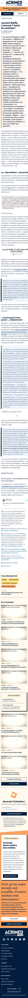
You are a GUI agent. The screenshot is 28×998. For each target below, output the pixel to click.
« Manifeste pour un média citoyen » (12, 486)
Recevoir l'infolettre (7, 984)
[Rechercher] (1, 3)
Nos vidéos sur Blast (7, 956)
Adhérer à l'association (14, 924)
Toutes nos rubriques (7, 948)
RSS (20, 988)
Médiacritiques (5, 950)
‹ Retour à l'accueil (6, 18)
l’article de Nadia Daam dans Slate (13, 546)
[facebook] (4, 939)
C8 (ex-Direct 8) (13, 579)
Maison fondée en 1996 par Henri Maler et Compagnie (14, 995)
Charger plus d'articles (14, 779)
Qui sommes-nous (6, 966)
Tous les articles (14, 784)
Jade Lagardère (5, 530)
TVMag (16, 562)
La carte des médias (6, 953)
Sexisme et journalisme (8, 586)
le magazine (21, 269)
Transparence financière (8, 969)
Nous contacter (5, 971)
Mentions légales (12, 988)
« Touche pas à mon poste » (9, 583)
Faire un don (7, 13)
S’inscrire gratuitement (14, 814)
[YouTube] (12, 939)
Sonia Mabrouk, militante (9, 701)
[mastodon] (24, 939)
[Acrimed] (14, 3)
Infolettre (20, 13)
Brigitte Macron (14, 530)
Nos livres (4, 959)
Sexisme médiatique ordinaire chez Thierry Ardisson (12, 593)
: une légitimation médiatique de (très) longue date (11, 707)
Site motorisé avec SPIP (14, 991)
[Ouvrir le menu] (26, 3)
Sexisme (4, 579)
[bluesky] (20, 939)
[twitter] (8, 939)
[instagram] (16, 939)
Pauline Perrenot (8, 31)
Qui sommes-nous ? (10, 876)
